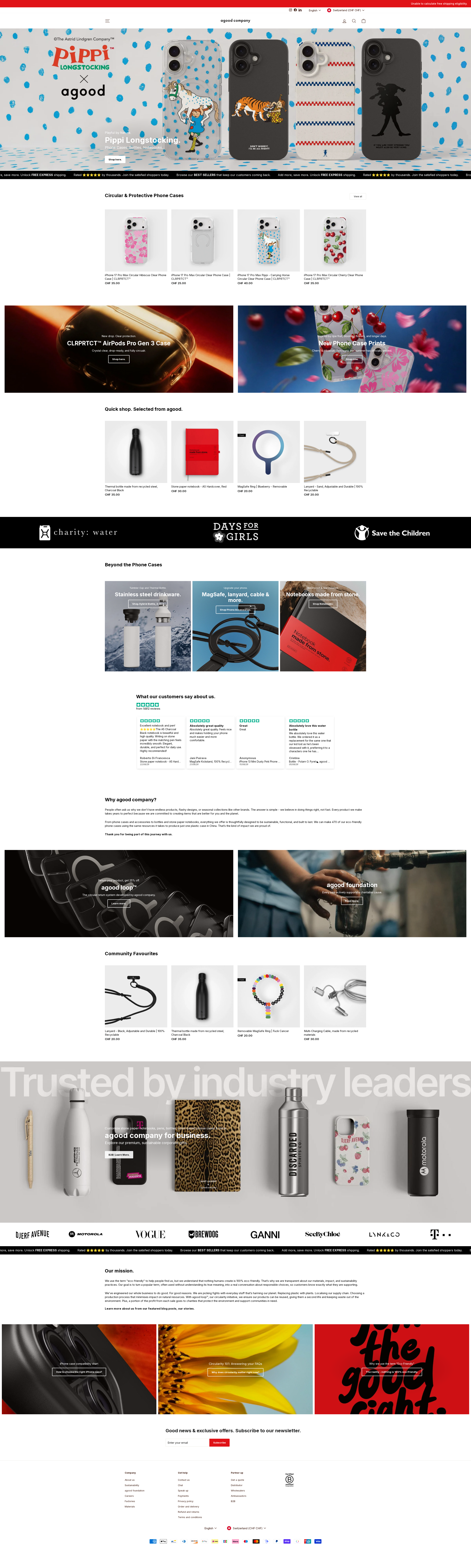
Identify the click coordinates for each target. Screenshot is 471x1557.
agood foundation (134, 1490)
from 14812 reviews (148, 708)
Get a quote (237, 1480)
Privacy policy (185, 1501)
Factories (130, 1501)
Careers (129, 1496)
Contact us (184, 1480)
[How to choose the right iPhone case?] (79, 1369)
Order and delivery (188, 1506)
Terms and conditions (190, 1517)
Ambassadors (238, 1496)
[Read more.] (352, 893)
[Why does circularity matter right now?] (235, 1369)
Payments (183, 1496)
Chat (180, 1485)
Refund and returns (188, 1512)
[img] (235, 705)
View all (358, 196)
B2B (233, 1501)
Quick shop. (136, 267)
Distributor (236, 1485)
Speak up (183, 1490)
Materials (130, 1506)
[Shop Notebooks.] (323, 626)
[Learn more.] (119, 893)
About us (130, 1480)
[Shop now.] (352, 349)
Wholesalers (238, 1490)
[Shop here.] (119, 349)
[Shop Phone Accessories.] (235, 626)
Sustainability (132, 1485)
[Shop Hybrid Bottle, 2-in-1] (148, 626)
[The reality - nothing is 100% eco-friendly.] (392, 1369)
